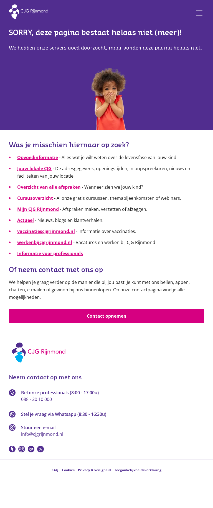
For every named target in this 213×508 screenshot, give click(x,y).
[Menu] (200, 13)
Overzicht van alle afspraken (49, 187)
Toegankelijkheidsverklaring (137, 470)
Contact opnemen (106, 316)
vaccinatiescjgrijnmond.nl (46, 231)
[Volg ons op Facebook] (12, 449)
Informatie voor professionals (50, 253)
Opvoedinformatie (37, 157)
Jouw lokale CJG (34, 168)
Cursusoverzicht (35, 198)
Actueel (25, 220)
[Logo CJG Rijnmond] (40, 364)
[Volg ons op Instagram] (21, 449)
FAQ (55, 470)
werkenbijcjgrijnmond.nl (44, 242)
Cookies (68, 470)
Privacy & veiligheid (94, 470)
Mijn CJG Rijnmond (38, 209)
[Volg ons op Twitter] (40, 449)
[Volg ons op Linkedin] (31, 449)
